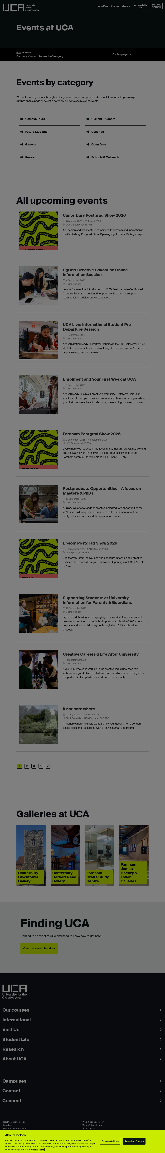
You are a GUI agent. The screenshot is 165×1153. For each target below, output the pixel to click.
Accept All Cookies (134, 1141)
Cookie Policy (37, 1149)
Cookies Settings (110, 1141)
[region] (82, 1141)
